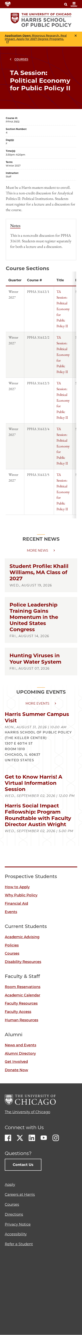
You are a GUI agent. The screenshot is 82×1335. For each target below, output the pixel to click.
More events (37, 703)
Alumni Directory (20, 1053)
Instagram (56, 1138)
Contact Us (23, 1165)
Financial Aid (16, 903)
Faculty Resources (21, 1003)
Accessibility (16, 1234)
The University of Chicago (27, 1112)
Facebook (8, 1138)
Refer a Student (19, 1244)
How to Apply (17, 887)
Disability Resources (23, 962)
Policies (12, 945)
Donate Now (16, 1070)
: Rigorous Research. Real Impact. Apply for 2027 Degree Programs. (36, 37)
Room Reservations (22, 987)
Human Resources (21, 1020)
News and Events (20, 1045)
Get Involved (16, 1061)
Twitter (20, 1138)
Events (11, 912)
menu (74, 6)
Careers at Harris (20, 1194)
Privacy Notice (18, 1224)
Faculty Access (18, 1012)
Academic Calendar (22, 995)
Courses (21, 59)
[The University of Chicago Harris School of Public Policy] (41, 20)
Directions (14, 1214)
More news (37, 550)
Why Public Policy (21, 895)
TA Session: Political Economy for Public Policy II (63, 308)
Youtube (44, 1138)
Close (75, 35)
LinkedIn (32, 1138)
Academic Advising (22, 937)
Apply (10, 1184)
